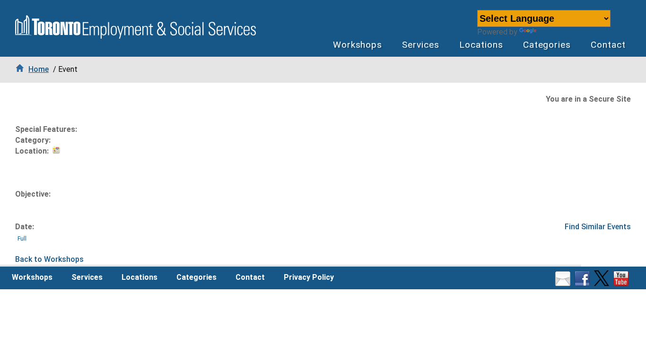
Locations (481, 44)
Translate (555, 31)
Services (420, 44)
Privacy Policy (309, 277)
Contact (608, 44)
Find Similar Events (598, 226)
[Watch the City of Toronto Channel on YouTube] (622, 283)
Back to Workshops (49, 259)
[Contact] (564, 283)
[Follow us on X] (602, 283)
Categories (547, 44)
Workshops (358, 44)
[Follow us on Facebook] (583, 283)
